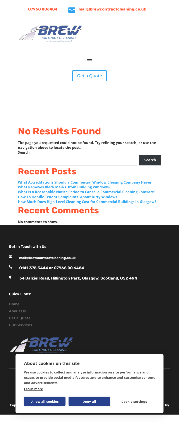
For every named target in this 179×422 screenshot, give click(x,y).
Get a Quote (89, 76)
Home (14, 304)
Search (24, 152)
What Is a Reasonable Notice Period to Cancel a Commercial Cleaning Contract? (87, 191)
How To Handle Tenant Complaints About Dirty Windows (68, 197)
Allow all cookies (45, 401)
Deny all (89, 401)
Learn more (33, 389)
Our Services (20, 325)
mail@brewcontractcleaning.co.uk (112, 9)
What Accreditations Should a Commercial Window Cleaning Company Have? (85, 182)
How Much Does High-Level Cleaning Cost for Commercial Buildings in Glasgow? (87, 201)
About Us (17, 311)
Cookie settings (134, 401)
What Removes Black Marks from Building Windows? (64, 187)
